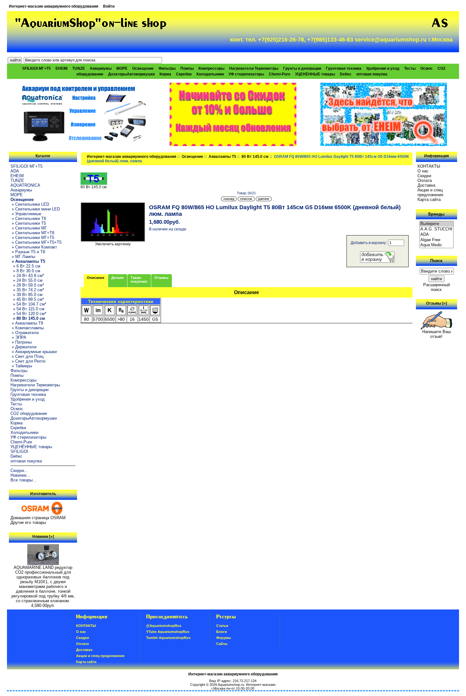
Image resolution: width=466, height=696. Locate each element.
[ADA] (436, 234)
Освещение (192, 156)
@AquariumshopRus (163, 626)
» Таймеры (21, 366)
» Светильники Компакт (33, 247)
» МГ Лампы (22, 256)
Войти (108, 6)
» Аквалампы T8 (26, 323)
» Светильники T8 (28, 218)
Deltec (346, 74)
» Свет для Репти (27, 361)
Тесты (410, 68)
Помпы (187, 68)
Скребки (183, 74)
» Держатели (23, 347)
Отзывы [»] (436, 303)
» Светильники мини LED (35, 209)
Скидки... (19, 470)
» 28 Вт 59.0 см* (27, 285)
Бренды (436, 214)
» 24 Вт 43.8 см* (27, 275)
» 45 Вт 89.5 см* (27, 299)
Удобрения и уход (382, 68)
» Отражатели (24, 332)
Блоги (221, 632)
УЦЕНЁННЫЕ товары (315, 74)
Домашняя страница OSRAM (38, 517)
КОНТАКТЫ (428, 166)
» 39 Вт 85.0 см (26, 294)
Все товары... (23, 480)
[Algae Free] (436, 240)
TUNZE (78, 68)
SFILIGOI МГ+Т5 (36, 68)
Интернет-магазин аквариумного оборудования (53, 6)
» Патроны (21, 342)
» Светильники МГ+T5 (32, 237)
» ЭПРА (18, 337)
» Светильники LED (29, 204)
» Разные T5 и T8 (27, 251)
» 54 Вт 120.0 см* (28, 313)
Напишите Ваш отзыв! (436, 334)
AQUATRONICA (25, 185)
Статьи (222, 626)
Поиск (436, 260)
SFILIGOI (19, 451)
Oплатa (424, 180)
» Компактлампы (27, 327)
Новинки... (20, 475)
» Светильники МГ (28, 228)
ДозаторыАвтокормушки (131, 74)
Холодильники (210, 74)
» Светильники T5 (28, 223)
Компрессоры (211, 68)
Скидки (424, 175)
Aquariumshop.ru (231, 684)
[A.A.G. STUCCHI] (436, 229)
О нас (423, 171)
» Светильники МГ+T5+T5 (35, 242)
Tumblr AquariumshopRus (168, 638)
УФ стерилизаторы (246, 74)
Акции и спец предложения (430, 192)
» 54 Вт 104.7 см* (28, 304)
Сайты (221, 644)
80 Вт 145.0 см (255, 156)
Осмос (426, 68)
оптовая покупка (371, 74)
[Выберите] (436, 224)
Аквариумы (101, 68)
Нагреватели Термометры (253, 68)
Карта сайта (429, 199)
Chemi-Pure (279, 74)
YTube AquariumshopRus (167, 632)
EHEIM (61, 68)
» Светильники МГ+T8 (32, 232)
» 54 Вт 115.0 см (27, 308)
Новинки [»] (43, 536)
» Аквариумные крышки (33, 351)
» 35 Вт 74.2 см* (27, 289)
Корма (165, 74)
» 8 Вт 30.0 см (25, 270)
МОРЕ (121, 68)
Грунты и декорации (302, 68)
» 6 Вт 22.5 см (25, 266)
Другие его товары (28, 522)
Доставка (426, 185)
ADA (14, 171)
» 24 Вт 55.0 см (26, 280)
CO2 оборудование (28, 413)
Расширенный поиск (436, 287)
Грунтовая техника (343, 68)
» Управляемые (25, 213)
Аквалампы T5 (222, 156)
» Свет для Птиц (26, 356)
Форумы (223, 638)
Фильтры (167, 68)
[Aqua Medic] (436, 245)
